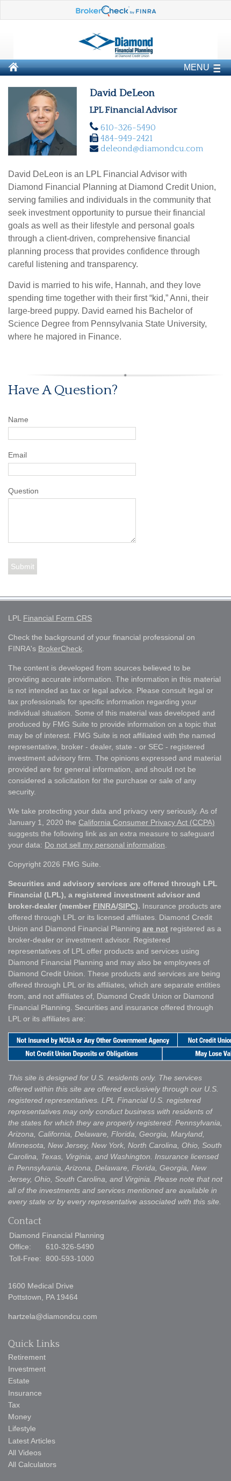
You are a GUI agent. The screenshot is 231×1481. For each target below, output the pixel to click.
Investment (27, 1369)
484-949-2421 (126, 138)
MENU (197, 67)
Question (23, 491)
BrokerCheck (60, 648)
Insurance (25, 1393)
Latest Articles (31, 1440)
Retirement (27, 1357)
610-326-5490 (128, 127)
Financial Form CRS (57, 618)
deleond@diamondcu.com (151, 148)
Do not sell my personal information (105, 845)
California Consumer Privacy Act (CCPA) (146, 822)
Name (18, 419)
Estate (19, 1380)
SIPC (126, 906)
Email (17, 455)
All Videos (24, 1452)
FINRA (104, 906)
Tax (14, 1405)
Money (19, 1416)
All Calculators (32, 1464)
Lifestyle (22, 1428)
